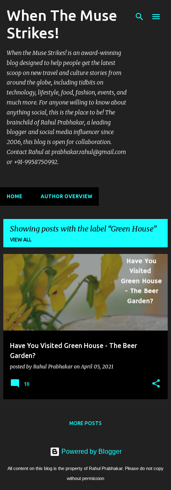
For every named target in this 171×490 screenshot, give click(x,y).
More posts (85, 423)
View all (21, 239)
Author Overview (66, 196)
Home (14, 196)
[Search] (139, 17)
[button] (156, 383)
